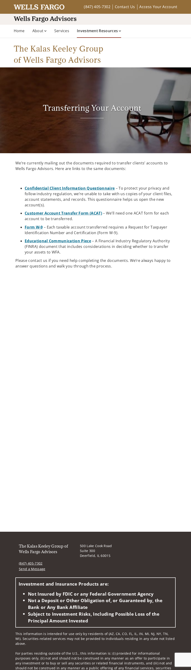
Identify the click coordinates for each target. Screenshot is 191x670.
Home (19, 30)
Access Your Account (158, 6)
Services (61, 30)
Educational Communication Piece (58, 240)
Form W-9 (34, 227)
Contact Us (125, 6)
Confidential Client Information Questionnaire (70, 188)
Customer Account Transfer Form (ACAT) (63, 213)
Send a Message (32, 569)
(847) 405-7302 (97, 6)
